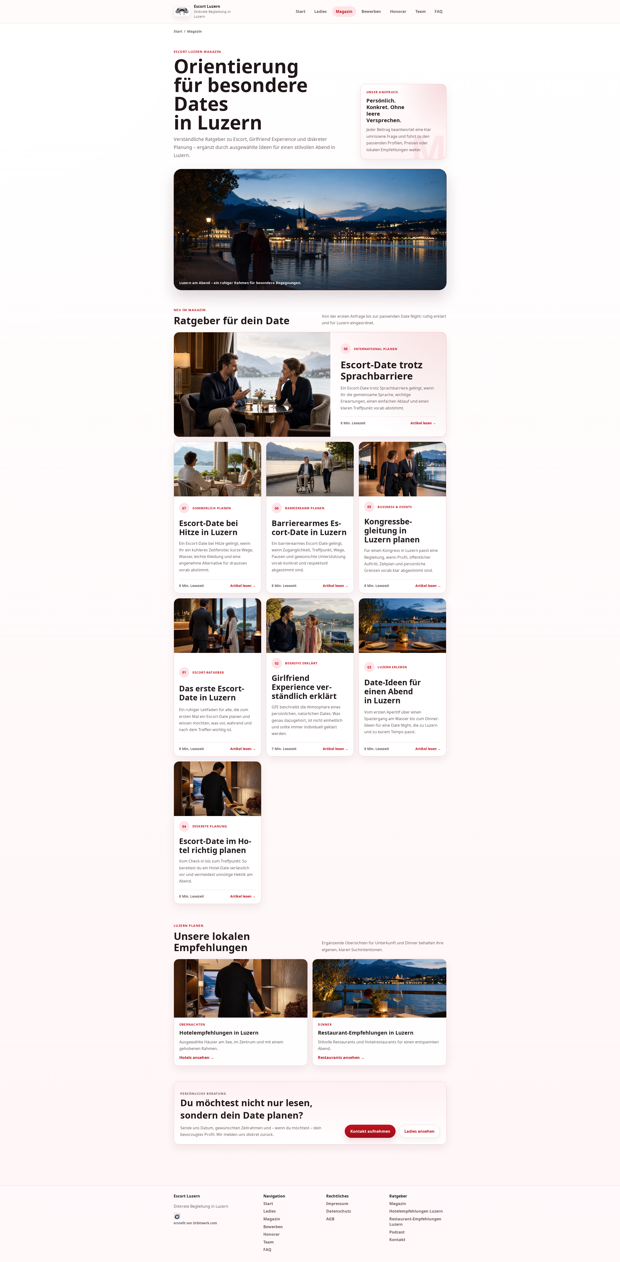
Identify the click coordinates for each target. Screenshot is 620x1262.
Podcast (397, 1231)
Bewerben (371, 11)
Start (300, 11)
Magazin (344, 11)
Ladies (320, 11)
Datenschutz (338, 1211)
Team (420, 11)
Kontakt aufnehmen (370, 1131)
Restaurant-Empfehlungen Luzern (415, 1221)
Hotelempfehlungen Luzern (416, 1211)
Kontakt (397, 1239)
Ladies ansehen (419, 1131)
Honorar (398, 11)
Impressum (337, 1203)
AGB (330, 1219)
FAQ (439, 11)
